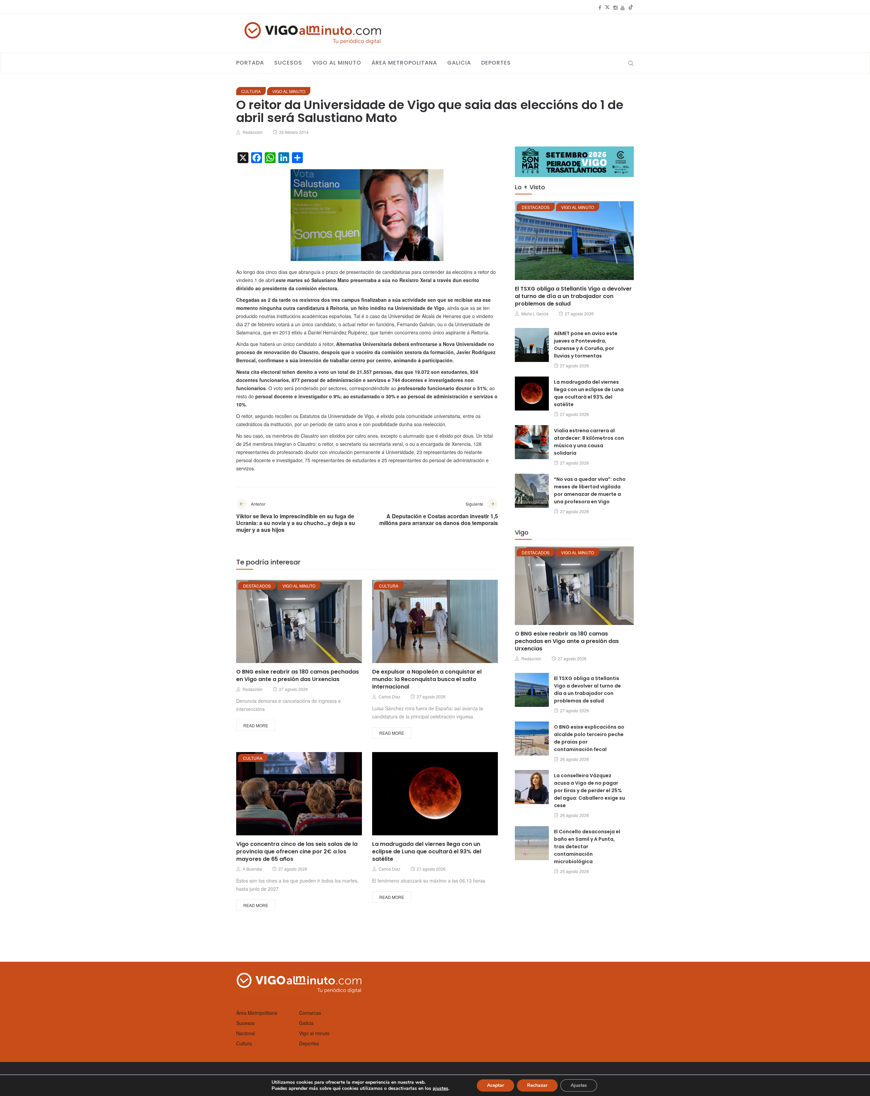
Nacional (245, 1033)
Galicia (459, 63)
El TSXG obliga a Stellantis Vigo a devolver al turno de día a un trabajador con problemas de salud (573, 296)
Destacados (257, 586)
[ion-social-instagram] (615, 7)
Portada (250, 63)
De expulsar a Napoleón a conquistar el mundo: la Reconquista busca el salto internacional (427, 679)
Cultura (251, 91)
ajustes (440, 1088)
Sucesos (288, 63)
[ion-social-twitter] (607, 7)
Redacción (253, 132)
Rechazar (537, 1085)
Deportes (496, 63)
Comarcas (310, 1012)
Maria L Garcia (535, 313)
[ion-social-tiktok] (631, 7)
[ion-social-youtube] (623, 7)
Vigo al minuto (336, 63)
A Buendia (252, 869)
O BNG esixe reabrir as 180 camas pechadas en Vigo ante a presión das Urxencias (297, 675)
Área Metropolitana (404, 63)
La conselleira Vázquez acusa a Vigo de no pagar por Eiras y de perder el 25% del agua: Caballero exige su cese (589, 790)
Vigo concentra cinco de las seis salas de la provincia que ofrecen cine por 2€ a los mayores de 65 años (297, 851)
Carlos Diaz (389, 696)
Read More (255, 725)
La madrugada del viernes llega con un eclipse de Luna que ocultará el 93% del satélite (426, 851)
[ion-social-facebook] (599, 7)
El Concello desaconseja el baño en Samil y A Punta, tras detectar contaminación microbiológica (587, 846)
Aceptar (495, 1085)
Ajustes (579, 1085)
